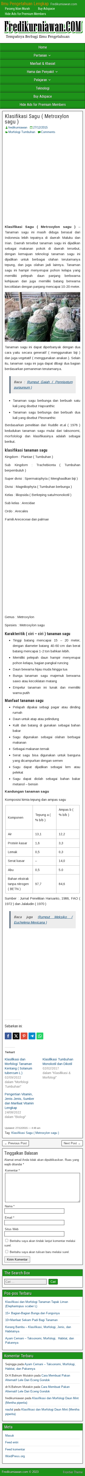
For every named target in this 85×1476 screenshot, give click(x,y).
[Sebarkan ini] (8, 1036)
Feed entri (11, 1442)
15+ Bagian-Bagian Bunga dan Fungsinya (32, 1313)
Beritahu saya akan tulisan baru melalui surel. (40, 1252)
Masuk (9, 1435)
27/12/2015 (40, 127)
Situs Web (11, 1229)
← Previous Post (15, 1143)
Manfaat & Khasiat (42, 63)
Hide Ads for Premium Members (25, 14)
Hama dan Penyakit (40, 72)
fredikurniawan (17, 127)
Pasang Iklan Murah (17, 8)
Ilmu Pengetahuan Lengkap (25, 3)
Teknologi (42, 88)
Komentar (12, 1170)
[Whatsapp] (39, 1036)
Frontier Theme (73, 1472)
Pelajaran (40, 80)
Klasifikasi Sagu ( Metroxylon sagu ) (37, 119)
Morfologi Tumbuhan (21, 132)
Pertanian (40, 55)
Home (42, 47)
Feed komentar (15, 1449)
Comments (48, 132)
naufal (9, 1409)
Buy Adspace (46, 8)
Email (9, 1217)
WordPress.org (15, 1456)
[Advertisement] (42, 179)
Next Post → (72, 1143)
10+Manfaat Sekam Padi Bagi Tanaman (31, 1320)
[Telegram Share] (32, 1036)
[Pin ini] (24, 1036)
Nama (10, 1206)
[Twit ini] (16, 1036)
